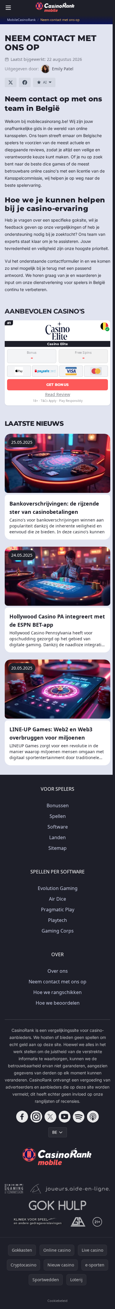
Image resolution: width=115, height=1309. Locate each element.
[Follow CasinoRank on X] (50, 1117)
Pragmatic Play (57, 909)
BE (54, 1132)
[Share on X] (11, 82)
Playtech (57, 920)
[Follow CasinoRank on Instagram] (36, 1117)
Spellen (58, 816)
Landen (57, 837)
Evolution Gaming (58, 888)
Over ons (57, 971)
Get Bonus (57, 384)
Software (57, 827)
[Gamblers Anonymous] (78, 1222)
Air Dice (57, 899)
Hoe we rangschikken (57, 992)
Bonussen (58, 805)
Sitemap (57, 848)
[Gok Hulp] (57, 1205)
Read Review (57, 394)
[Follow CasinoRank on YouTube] (64, 1117)
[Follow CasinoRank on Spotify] (79, 1117)
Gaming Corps (58, 931)
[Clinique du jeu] (38, 1222)
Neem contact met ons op (57, 981)
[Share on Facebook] (25, 82)
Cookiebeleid (57, 1300)
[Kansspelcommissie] (14, 1188)
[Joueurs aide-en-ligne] (70, 1188)
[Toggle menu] (8, 8)
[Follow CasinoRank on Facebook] (22, 1117)
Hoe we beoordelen (58, 1003)
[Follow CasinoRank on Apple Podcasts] (93, 1117)
